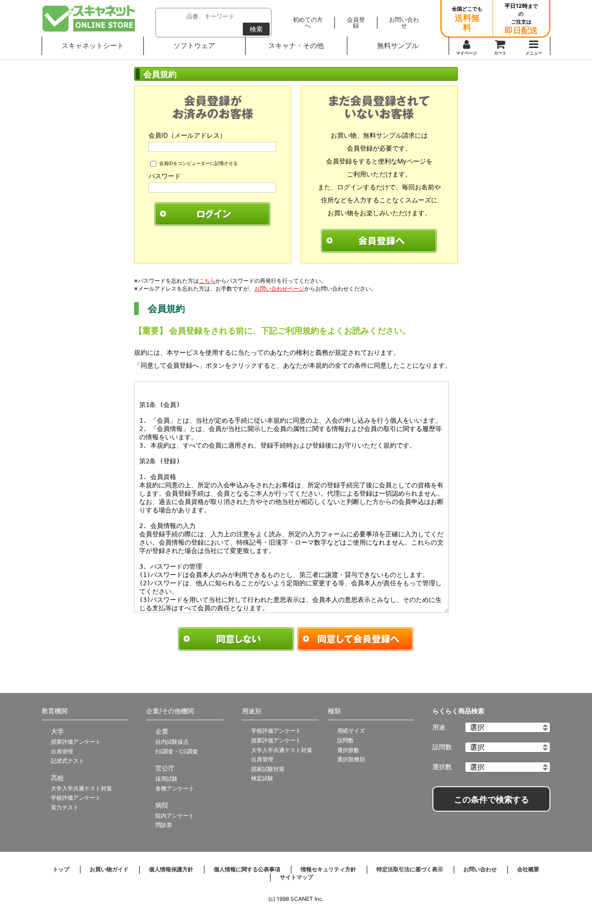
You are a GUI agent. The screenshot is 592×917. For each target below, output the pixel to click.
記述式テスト (67, 760)
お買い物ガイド (109, 869)
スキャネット (89, 18)
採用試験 (166, 778)
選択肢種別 (351, 759)
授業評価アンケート (76, 741)
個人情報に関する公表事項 (247, 869)
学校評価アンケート (76, 797)
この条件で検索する (491, 799)
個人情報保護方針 (171, 869)
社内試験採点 (172, 741)
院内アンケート (174, 815)
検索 (256, 29)
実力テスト (65, 807)
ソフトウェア (194, 45)
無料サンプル (398, 45)
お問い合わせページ (279, 288)
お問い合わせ (480, 869)
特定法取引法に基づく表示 (409, 869)
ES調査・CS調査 (176, 751)
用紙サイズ (351, 730)
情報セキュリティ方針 (328, 869)
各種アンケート (174, 788)
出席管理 (62, 751)
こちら (207, 280)
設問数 (345, 740)
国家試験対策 (267, 768)
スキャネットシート (93, 45)
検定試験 (262, 778)
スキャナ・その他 (296, 45)
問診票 (163, 824)
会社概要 (528, 869)
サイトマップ (296, 877)
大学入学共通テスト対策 (81, 788)
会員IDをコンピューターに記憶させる (198, 163)
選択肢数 (348, 750)
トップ (61, 869)
